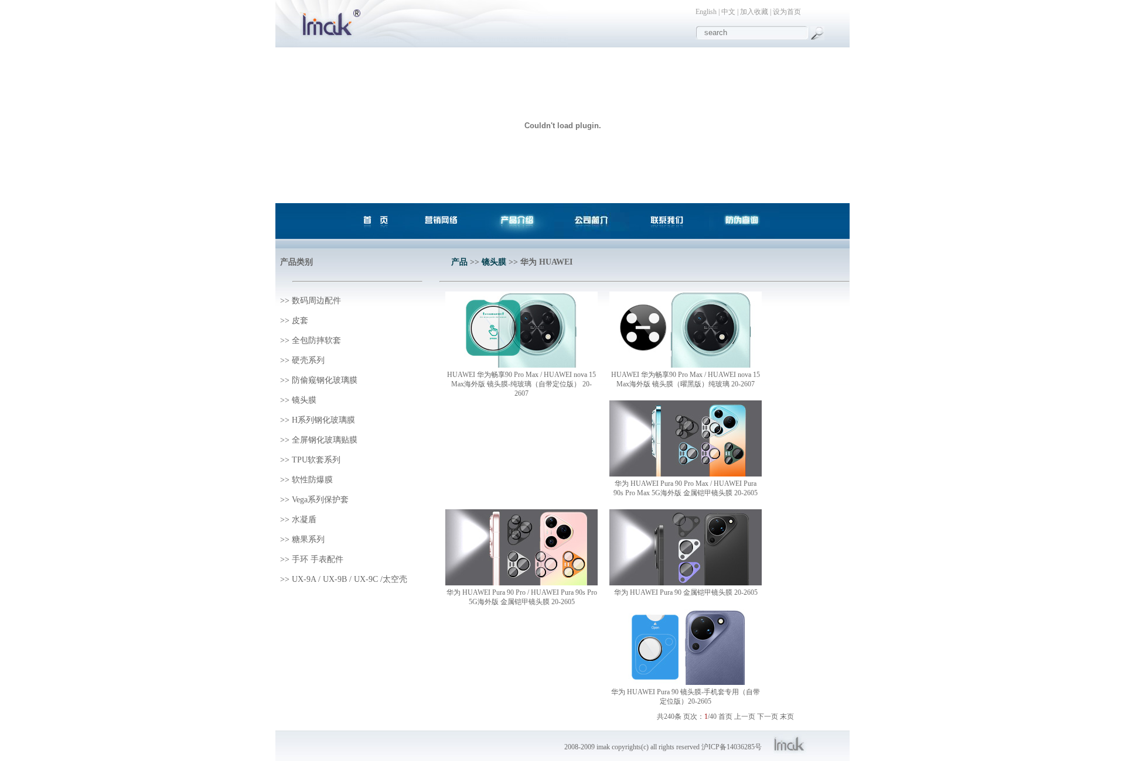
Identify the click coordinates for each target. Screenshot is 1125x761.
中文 (728, 12)
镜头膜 (304, 400)
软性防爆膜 (312, 479)
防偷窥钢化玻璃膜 (324, 380)
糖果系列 (308, 539)
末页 (787, 716)
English (706, 12)
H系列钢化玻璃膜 (323, 420)
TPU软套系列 (316, 459)
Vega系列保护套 (320, 499)
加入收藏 (754, 12)
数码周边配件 (316, 300)
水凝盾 (304, 519)
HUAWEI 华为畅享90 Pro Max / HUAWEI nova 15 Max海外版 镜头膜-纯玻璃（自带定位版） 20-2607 (521, 384)
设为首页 (787, 12)
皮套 (300, 320)
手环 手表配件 (317, 559)
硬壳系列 (308, 360)
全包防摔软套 (316, 340)
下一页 (767, 716)
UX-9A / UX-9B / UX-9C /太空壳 (349, 579)
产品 (459, 262)
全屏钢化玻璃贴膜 (324, 440)
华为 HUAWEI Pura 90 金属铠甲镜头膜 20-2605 (686, 592)
